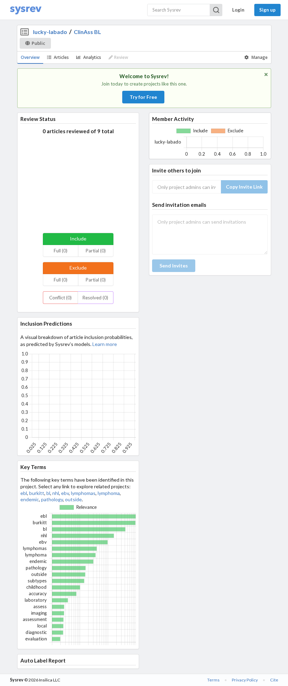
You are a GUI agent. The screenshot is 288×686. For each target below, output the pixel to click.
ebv (65, 493)
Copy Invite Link (244, 187)
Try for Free (143, 97)
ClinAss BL (87, 31)
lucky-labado (50, 31)
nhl (55, 493)
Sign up (267, 10)
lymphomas (83, 493)
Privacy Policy (245, 679)
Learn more (104, 344)
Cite (274, 679)
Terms (213, 679)
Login (238, 10)
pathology (52, 499)
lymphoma (109, 493)
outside (73, 499)
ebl (23, 493)
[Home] (25, 10)
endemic (29, 499)
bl (48, 493)
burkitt (36, 493)
